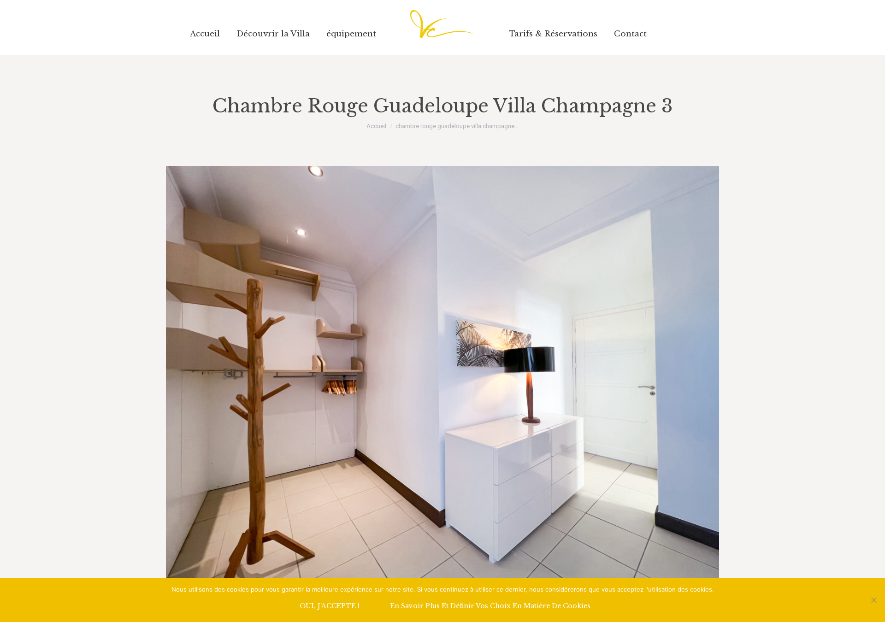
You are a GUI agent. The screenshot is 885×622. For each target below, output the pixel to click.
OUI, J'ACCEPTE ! (330, 606)
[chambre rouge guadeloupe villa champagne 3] (442, 373)
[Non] (873, 599)
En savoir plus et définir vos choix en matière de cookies (490, 606)
